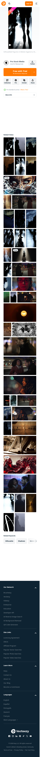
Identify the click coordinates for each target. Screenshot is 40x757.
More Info (8, 95)
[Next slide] (31, 686)
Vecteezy (7, 742)
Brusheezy (7, 738)
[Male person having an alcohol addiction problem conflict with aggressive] (20, 443)
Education (7, 754)
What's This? (24, 90)
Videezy (6, 746)
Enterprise (7, 750)
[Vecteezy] (3, 3)
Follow (32, 64)
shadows (21, 686)
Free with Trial (20, 72)
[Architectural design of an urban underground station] (20, 571)
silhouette (9, 686)
